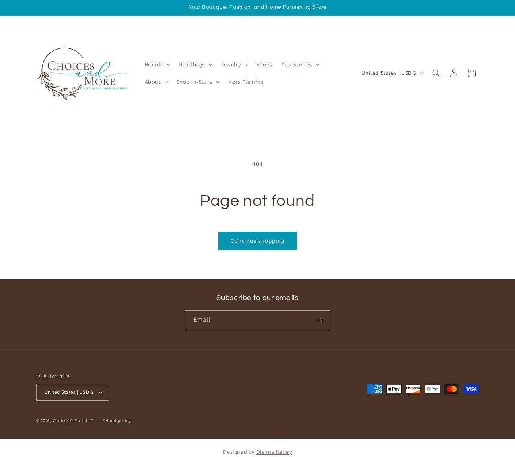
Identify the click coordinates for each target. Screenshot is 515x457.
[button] (157, 64)
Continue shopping (258, 240)
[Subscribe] (321, 319)
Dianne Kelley (274, 451)
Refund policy (116, 420)
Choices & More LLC (73, 420)
